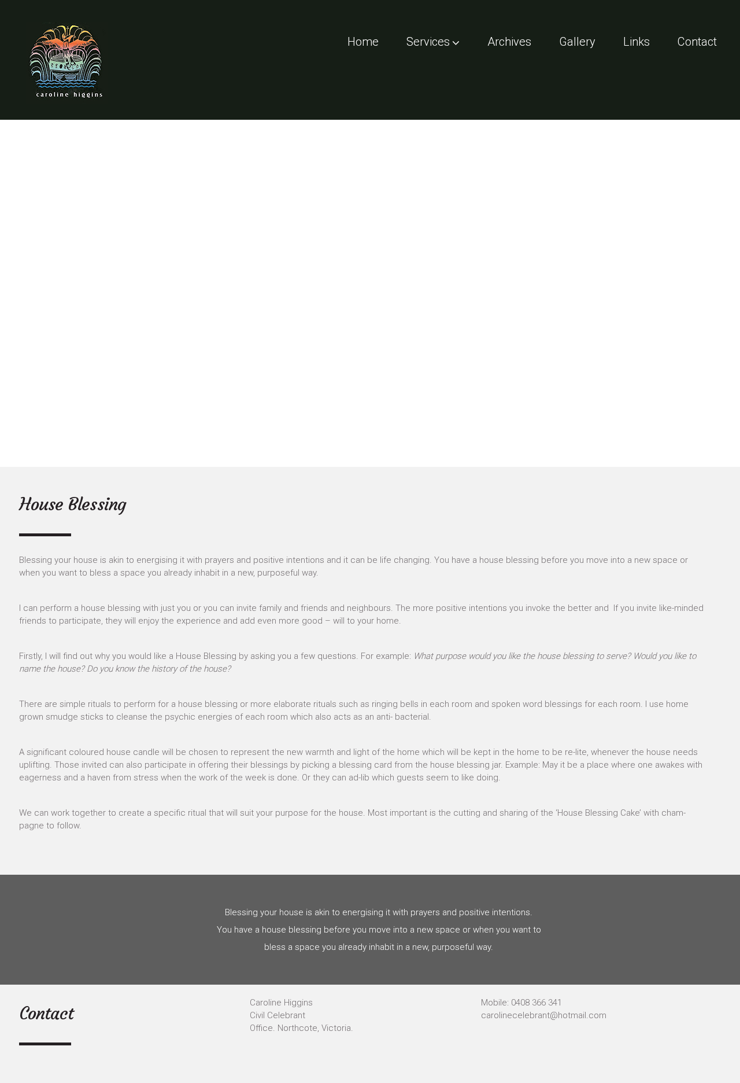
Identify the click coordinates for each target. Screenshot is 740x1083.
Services (428, 42)
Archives (509, 42)
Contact (697, 42)
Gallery (577, 42)
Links (636, 42)
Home (363, 42)
